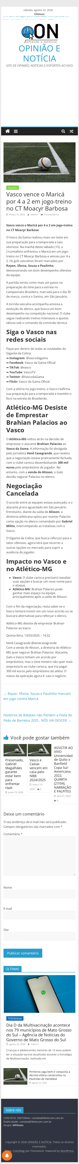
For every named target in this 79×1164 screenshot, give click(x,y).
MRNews (18, 1125)
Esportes (12, 187)
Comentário (12, 834)
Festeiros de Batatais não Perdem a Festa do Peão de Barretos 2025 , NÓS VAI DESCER (37, 718)
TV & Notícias (15, 1018)
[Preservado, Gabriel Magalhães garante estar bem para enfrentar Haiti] (15, 746)
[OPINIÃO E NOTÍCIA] (7, 131)
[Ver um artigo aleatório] (71, 131)
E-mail (7, 909)
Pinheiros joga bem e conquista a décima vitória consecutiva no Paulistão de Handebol (49, 1075)
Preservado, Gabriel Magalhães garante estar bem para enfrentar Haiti (14, 774)
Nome (7, 887)
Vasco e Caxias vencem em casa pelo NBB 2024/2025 (39, 770)
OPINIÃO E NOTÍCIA (39, 53)
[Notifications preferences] (7, 1155)
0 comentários (51, 214)
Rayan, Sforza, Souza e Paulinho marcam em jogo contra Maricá (37, 696)
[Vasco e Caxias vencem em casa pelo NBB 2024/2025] (39, 746)
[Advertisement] (39, 99)
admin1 (35, 214)
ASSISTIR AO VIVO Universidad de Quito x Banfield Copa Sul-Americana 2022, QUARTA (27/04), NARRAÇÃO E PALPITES (63, 770)
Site (6, 930)
